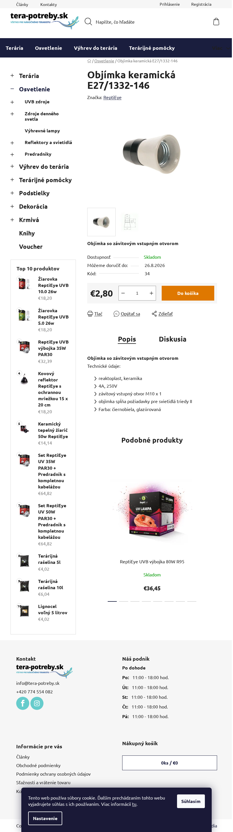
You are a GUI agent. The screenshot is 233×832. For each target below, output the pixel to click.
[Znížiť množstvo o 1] (123, 293)
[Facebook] (22, 703)
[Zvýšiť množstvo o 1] (151, 293)
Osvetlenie (34, 89)
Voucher (31, 246)
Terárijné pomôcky (45, 180)
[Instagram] (36, 703)
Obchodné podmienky (38, 765)
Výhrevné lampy (42, 130)
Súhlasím (191, 801)
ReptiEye (112, 97)
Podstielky (34, 193)
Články (22, 4)
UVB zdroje (37, 101)
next (212, 535)
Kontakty (48, 4)
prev (91, 535)
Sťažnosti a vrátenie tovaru (43, 782)
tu (134, 804)
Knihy (27, 233)
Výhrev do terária (44, 166)
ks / (169, 763)
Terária (29, 75)
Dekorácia (33, 206)
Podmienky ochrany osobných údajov (53, 773)
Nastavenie (45, 818)
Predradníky (38, 154)
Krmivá (29, 219)
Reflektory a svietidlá (48, 142)
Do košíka (188, 293)
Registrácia (201, 4)
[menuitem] (14, 47)
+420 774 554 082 (34, 691)
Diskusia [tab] (172, 338)
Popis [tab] (127, 338)
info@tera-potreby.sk (37, 683)
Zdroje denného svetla (42, 116)
